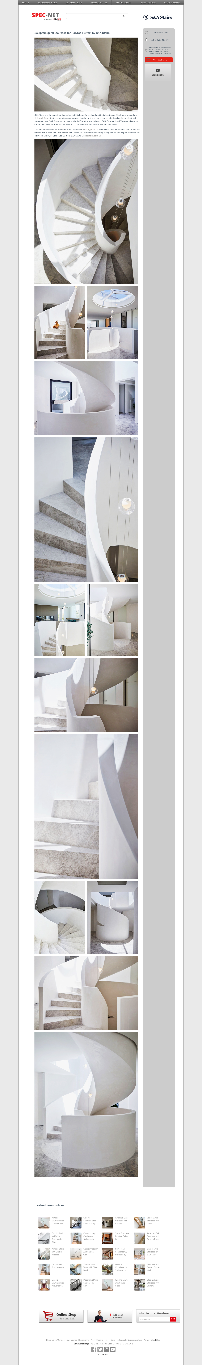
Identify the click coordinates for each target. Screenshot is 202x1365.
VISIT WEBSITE (159, 60)
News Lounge (71, 1340)
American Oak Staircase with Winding (121, 1221)
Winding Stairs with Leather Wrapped (58, 1252)
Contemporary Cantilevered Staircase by (89, 1236)
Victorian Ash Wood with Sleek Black (90, 1267)
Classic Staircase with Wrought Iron (58, 1283)
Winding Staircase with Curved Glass (58, 1221)
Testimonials (122, 1340)
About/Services (58, 1340)
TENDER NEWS (74, 2)
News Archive (83, 1340)
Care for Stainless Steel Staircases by (89, 1221)
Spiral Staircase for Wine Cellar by (122, 1236)
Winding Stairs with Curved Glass (121, 1283)
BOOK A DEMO (172, 2)
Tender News (110, 1340)
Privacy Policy (149, 1340)
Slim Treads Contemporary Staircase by (121, 1252)
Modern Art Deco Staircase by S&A (90, 1283)
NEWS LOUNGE (99, 2)
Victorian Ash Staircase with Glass (153, 1221)
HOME (25, 2)
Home (48, 1340)
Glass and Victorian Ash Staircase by (121, 1267)
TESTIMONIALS (147, 2)
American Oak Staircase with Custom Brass (153, 1236)
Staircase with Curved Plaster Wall (153, 1267)
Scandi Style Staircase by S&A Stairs (152, 1252)
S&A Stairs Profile (161, 32)
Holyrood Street (41, 118)
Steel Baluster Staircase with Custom (153, 1283)
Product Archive (97, 1340)
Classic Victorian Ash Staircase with (90, 1252)
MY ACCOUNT (123, 2)
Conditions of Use (135, 1340)
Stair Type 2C (89, 129)
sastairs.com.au (93, 136)
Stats (158, 1340)
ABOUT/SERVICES (47, 2)
